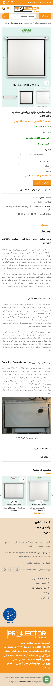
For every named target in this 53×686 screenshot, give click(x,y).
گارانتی (48, 149)
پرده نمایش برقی (16, 23)
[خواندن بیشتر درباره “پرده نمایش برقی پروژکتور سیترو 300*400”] (16, 502)
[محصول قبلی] (8, 23)
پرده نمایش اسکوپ (20, 206)
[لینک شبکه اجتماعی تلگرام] (4, 2)
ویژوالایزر (48, 256)
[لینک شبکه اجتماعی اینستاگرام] (12, 2)
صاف (47, 172)
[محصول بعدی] (3, 23)
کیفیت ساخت (45, 161)
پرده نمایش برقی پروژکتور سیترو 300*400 (14, 509)
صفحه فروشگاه (40, 23)
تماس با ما (45, 16)
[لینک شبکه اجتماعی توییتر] (35, 214)
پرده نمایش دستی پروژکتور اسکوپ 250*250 (39, 509)
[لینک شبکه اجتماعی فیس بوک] (38, 214)
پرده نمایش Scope (36, 206)
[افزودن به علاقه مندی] (37, 502)
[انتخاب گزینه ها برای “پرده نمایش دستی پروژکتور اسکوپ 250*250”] (41, 502)
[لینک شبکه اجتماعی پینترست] (28, 214)
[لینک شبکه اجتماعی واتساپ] (8, 2)
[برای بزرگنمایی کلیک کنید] (46, 83)
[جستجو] (5, 16)
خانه (49, 23)
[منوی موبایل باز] (50, 9)
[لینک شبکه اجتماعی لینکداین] (25, 214)
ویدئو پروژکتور (8, 253)
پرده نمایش (28, 23)
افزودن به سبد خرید (42, 182)
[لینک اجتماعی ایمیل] (31, 214)
